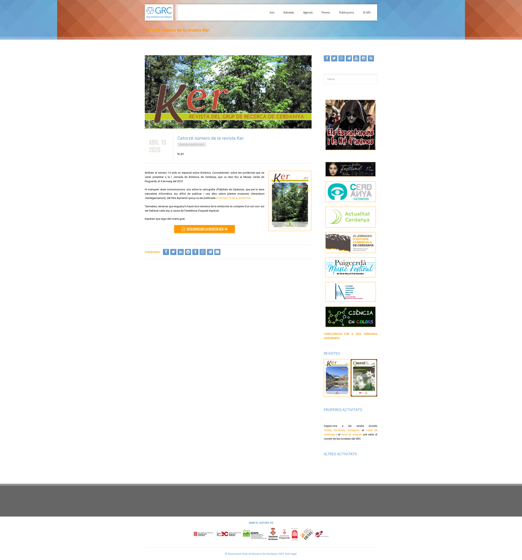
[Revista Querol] (364, 377)
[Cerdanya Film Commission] (350, 191)
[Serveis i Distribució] (321, 533)
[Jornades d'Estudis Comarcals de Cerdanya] (350, 242)
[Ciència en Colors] (350, 316)
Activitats (288, 12)
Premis (326, 12)
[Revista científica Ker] (337, 377)
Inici (272, 12)
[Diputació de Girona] (273, 533)
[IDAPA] (254, 533)
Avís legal (290, 553)
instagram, (353, 430)
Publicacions (346, 12)
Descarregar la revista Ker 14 (207, 229)
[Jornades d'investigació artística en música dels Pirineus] (350, 292)
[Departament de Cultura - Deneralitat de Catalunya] (217, 533)
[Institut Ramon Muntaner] (307, 533)
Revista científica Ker (192, 144)
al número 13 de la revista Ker (233, 198)
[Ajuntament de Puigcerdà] (284, 533)
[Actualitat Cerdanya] (350, 217)
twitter (327, 430)
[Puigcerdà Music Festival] (350, 267)
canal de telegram (351, 434)
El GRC (367, 12)
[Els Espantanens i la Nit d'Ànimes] (350, 124)
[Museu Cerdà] (294, 533)
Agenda (308, 12)
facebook (339, 430)
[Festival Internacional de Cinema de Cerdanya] (350, 169)
